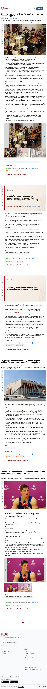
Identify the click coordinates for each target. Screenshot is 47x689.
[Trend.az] (5, 8)
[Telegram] (13, 676)
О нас (25, 651)
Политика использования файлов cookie (32, 669)
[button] (2, 25)
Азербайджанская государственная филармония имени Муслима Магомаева (22, 162)
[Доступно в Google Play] (14, 682)
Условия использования (29, 663)
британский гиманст (28, 596)
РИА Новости (15, 312)
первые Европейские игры (11, 252)
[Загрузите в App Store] (5, 682)
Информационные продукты (7, 665)
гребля (20, 252)
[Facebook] (5, 676)
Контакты (26, 655)
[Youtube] (11, 676)
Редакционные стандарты (29, 657)
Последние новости (5, 651)
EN (39, 686)
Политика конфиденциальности (30, 665)
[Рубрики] (45, 8)
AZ (42, 686)
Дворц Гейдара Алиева (11, 447)
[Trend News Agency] (4, 634)
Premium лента (4, 653)
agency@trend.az (4, 645)
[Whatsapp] (2, 676)
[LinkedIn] (16, 676)
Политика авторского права (30, 667)
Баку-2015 (26, 252)
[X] (8, 676)
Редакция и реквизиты (29, 653)
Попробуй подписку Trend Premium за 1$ (17, 174)
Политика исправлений (29, 658)
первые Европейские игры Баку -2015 (14, 596)
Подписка (3, 663)
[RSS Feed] (19, 676)
